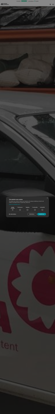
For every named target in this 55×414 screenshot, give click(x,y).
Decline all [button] (31, 214)
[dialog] (27, 207)
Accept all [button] (41, 214)
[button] (27, 204)
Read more (28, 202)
